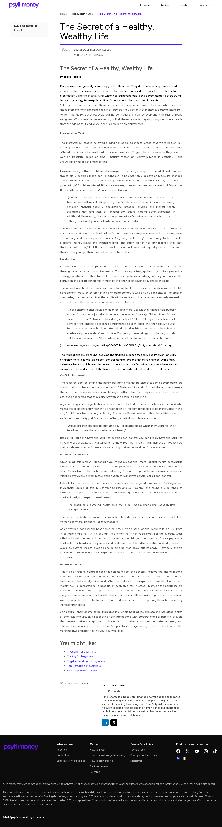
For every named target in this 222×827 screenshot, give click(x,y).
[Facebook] (178, 751)
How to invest (97, 749)
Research (95, 771)
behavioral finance (82, 13)
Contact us (63, 755)
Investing (145, 4)
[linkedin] (105, 722)
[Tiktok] (215, 751)
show (18, 30)
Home (63, 13)
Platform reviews (99, 766)
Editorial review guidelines (71, 760)
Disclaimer (136, 760)
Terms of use (137, 749)
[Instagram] (206, 751)
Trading (165, 4)
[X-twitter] (187, 751)
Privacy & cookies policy (143, 755)
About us (62, 749)
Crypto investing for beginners (86, 661)
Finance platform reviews (82, 670)
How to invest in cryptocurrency (108, 755)
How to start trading (101, 760)
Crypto (184, 4)
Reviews (202, 4)
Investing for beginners (81, 651)
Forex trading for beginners (84, 665)
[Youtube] (197, 751)
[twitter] (113, 722)
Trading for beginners (80, 656)
